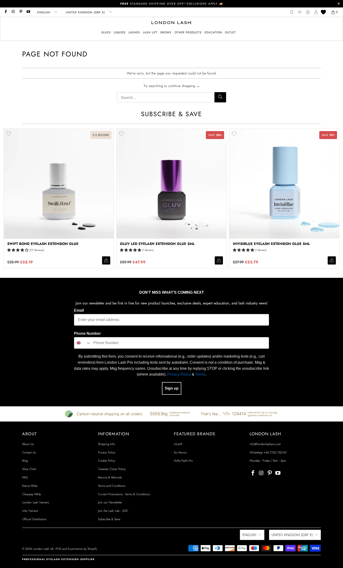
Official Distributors (34, 519)
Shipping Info (106, 444)
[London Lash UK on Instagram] (13, 12)
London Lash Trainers (35, 502)
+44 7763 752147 (275, 452)
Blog (25, 460)
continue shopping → (184, 85)
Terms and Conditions (111, 486)
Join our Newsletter (110, 502)
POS (58, 549)
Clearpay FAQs (31, 494)
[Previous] (10, 198)
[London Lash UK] (172, 23)
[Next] (332, 198)
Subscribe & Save (109, 519)
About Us (28, 444)
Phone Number (87, 333)
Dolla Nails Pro (183, 460)
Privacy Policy (179, 374)
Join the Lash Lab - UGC (113, 511)
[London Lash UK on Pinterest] (21, 12)
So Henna (180, 452)
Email (79, 310)
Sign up (171, 388)
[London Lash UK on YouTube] (28, 12)
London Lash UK (43, 549)
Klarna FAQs (29, 486)
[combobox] (82, 342)
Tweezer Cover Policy (112, 469)
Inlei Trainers (30, 511)
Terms (200, 374)
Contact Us (29, 452)
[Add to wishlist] (121, 133)
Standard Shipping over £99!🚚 (171, 4)
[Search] (220, 97)
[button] (106, 32)
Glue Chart (29, 469)
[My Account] (316, 12)
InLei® (178, 444)
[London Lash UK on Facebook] (5, 12)
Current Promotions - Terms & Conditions (124, 494)
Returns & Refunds (110, 477)
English (44, 12)
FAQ (25, 477)
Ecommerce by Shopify (82, 549)
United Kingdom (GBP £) (86, 12)
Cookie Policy (106, 460)
